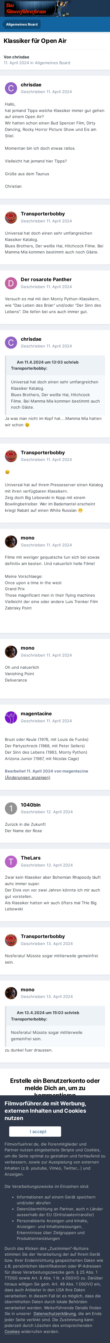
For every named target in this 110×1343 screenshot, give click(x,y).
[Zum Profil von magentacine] (11, 717)
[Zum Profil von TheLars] (11, 862)
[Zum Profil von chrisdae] (11, 88)
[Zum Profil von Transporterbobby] (11, 217)
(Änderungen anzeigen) (27, 777)
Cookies (12, 1331)
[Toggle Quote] (13, 362)
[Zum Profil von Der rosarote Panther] (11, 283)
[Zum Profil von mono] (11, 541)
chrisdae (20, 56)
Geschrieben (46, 91)
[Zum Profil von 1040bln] (11, 808)
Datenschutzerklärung (55, 1313)
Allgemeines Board (52, 62)
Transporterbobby (28, 368)
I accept (37, 1131)
